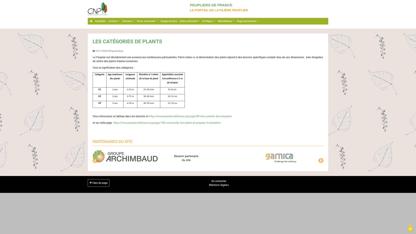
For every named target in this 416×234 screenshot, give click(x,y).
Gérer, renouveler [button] (146, 21)
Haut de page (100, 182)
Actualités (100, 21)
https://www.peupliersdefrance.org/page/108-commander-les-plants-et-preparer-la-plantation (167, 122)
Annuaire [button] (127, 21)
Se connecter (218, 181)
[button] (95, 160)
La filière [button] (113, 21)
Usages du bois (169, 21)
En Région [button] (207, 21)
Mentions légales (219, 185)
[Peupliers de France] (97, 8)
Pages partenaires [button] (247, 21)
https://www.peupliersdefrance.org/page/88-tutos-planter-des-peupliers (190, 116)
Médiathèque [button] (225, 21)
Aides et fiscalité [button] (189, 21)
